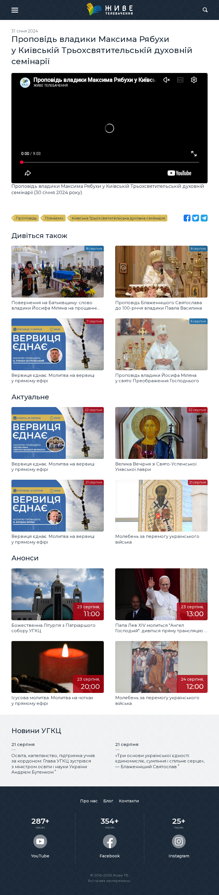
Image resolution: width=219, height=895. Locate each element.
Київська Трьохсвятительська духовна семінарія (118, 218)
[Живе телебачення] (109, 9)
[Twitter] (195, 218)
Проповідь (26, 218)
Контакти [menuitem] (129, 801)
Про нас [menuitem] (89, 801)
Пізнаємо (54, 218)
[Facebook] (187, 218)
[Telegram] (204, 218)
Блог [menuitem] (108, 801)
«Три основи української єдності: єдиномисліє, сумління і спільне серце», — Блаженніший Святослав (159, 761)
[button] (15, 10)
